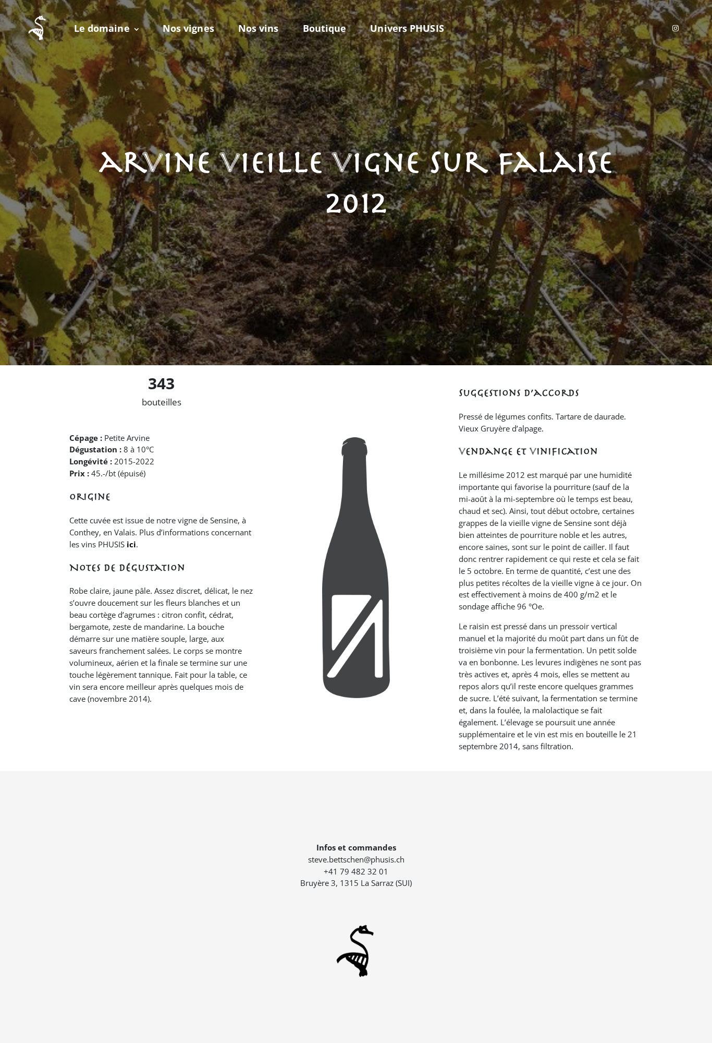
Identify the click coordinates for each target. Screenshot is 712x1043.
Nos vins (258, 28)
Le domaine (102, 28)
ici (131, 544)
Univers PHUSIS (407, 28)
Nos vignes (188, 28)
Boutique (325, 28)
